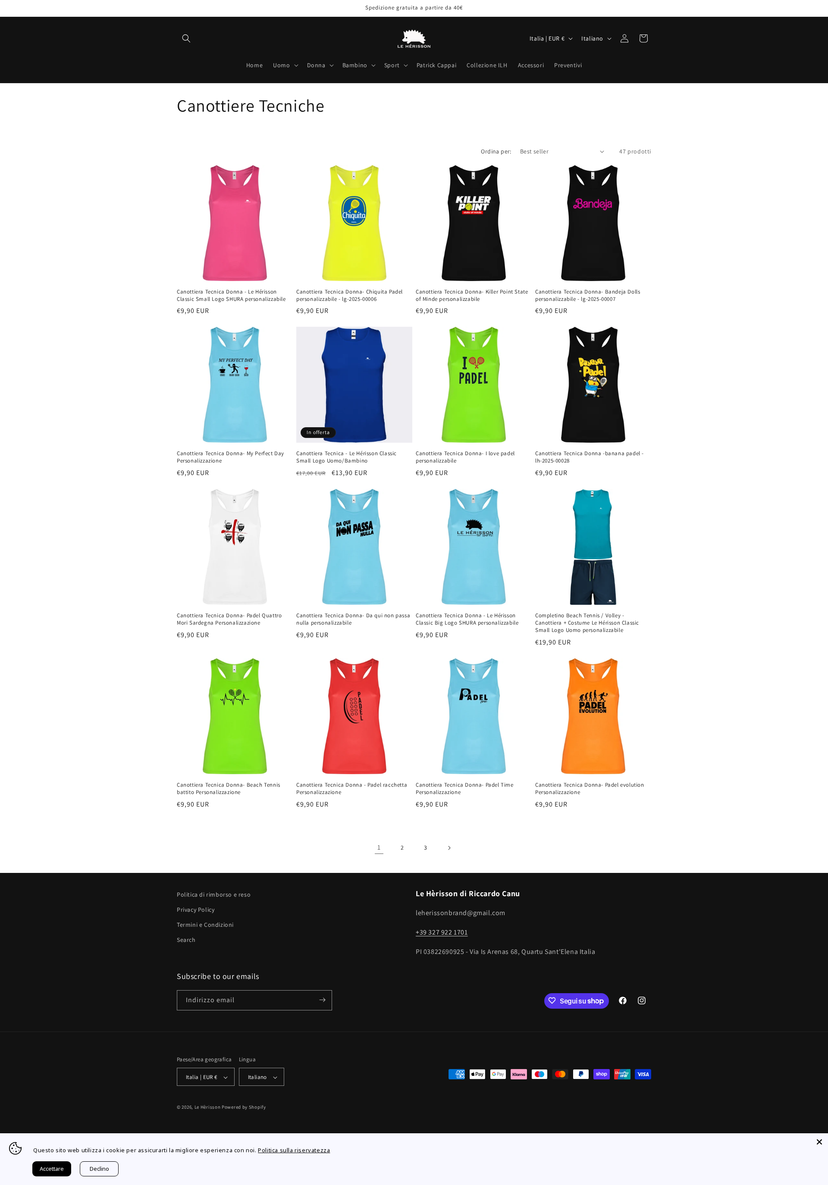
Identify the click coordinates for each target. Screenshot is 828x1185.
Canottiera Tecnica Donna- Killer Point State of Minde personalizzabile (472, 295)
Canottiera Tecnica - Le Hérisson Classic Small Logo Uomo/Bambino (346, 457)
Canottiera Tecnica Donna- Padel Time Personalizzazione (465, 789)
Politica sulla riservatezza (294, 1150)
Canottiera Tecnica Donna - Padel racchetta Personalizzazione (351, 789)
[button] (186, 38)
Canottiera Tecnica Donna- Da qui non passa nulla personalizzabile (353, 619)
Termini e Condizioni (205, 925)
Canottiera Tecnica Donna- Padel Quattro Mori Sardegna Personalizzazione (229, 619)
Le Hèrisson (207, 1107)
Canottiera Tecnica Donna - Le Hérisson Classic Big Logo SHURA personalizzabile (467, 619)
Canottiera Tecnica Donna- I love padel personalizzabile (465, 457)
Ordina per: (496, 151)
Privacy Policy (195, 909)
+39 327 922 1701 (442, 932)
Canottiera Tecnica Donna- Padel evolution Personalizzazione (589, 789)
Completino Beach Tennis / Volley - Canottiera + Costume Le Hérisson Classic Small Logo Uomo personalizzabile (587, 623)
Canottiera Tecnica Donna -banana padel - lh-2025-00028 (589, 457)
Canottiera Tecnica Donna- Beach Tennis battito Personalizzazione (228, 789)
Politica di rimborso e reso (214, 894)
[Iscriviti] (322, 1000)
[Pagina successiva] (448, 847)
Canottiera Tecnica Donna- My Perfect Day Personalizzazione (230, 457)
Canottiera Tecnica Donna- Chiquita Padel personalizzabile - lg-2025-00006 (349, 295)
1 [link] (379, 847)
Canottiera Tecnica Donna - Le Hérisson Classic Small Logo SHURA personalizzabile (231, 295)
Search (186, 940)
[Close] (819, 1142)
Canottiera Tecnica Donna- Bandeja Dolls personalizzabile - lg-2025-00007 (587, 295)
